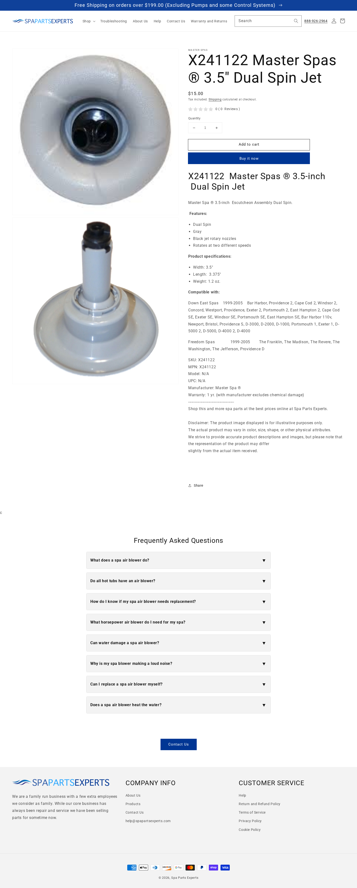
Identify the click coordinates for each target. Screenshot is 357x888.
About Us (133, 795)
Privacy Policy (250, 821)
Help (242, 795)
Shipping (215, 99)
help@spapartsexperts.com (148, 821)
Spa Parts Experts (184, 877)
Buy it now (249, 158)
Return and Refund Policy (259, 804)
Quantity (194, 118)
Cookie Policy (250, 830)
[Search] (296, 21)
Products (133, 804)
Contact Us (178, 744)
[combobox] (268, 21)
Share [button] (198, 485)
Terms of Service (252, 812)
